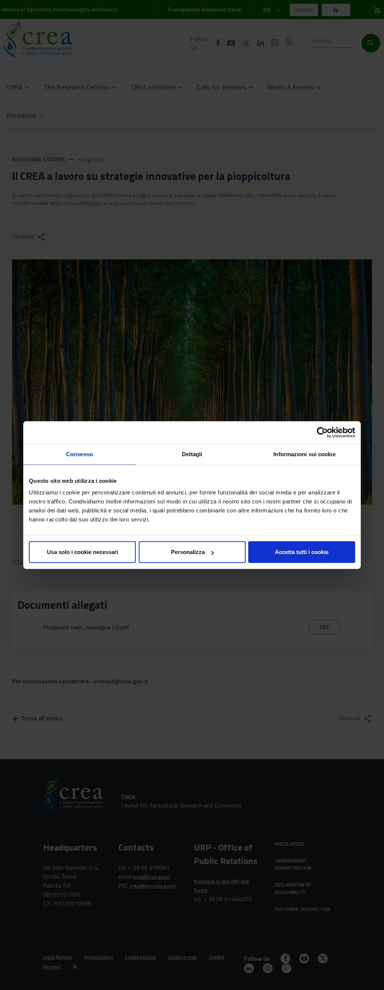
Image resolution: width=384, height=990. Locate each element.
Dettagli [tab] (192, 454)
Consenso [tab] (79, 454)
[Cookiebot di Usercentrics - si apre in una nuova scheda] (322, 432)
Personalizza (188, 552)
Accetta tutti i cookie (301, 552)
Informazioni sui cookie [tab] (304, 454)
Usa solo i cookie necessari (82, 552)
